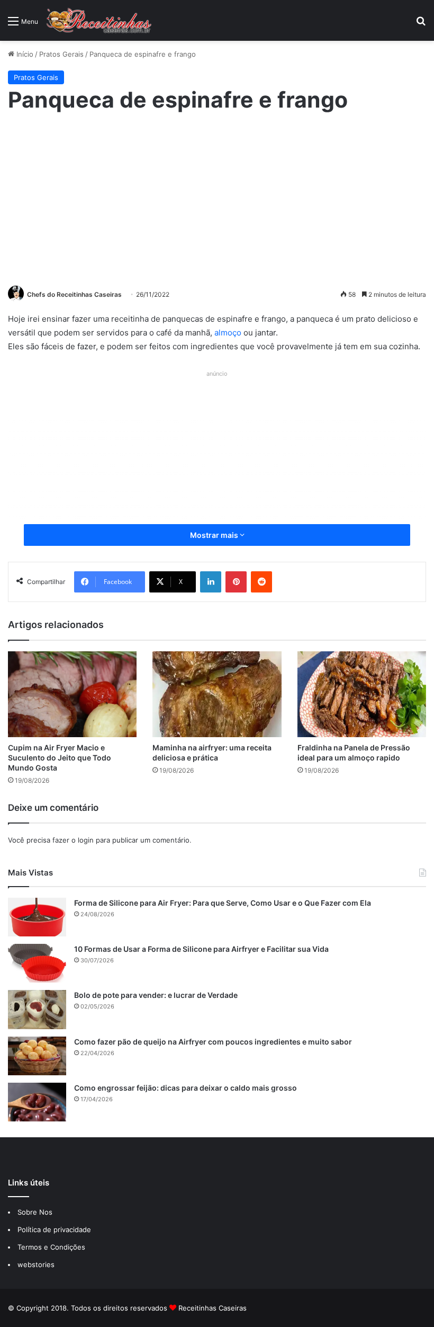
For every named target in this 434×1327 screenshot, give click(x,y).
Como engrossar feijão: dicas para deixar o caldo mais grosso (185, 1087)
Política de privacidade (55, 1229)
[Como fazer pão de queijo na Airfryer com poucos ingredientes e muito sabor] (37, 1056)
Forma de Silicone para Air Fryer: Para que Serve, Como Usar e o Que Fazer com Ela (222, 902)
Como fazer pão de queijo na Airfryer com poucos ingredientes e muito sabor (213, 1041)
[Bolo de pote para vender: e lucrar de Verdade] (37, 1009)
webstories (36, 1264)
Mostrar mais (215, 534)
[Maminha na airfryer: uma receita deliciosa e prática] (216, 694)
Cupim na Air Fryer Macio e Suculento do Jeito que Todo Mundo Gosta (59, 757)
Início (23, 54)
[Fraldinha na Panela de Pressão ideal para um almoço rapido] (361, 694)
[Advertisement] (217, 197)
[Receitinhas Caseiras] (99, 20)
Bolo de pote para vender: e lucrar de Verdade (156, 994)
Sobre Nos (34, 1212)
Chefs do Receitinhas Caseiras (74, 294)
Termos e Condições (51, 1247)
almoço (227, 333)
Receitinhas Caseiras (212, 1308)
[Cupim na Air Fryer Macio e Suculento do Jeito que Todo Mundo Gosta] (72, 694)
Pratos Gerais (61, 54)
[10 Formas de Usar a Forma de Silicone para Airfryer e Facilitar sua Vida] (37, 963)
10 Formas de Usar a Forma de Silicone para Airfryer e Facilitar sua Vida (201, 948)
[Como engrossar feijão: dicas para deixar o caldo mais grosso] (37, 1102)
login (86, 840)
